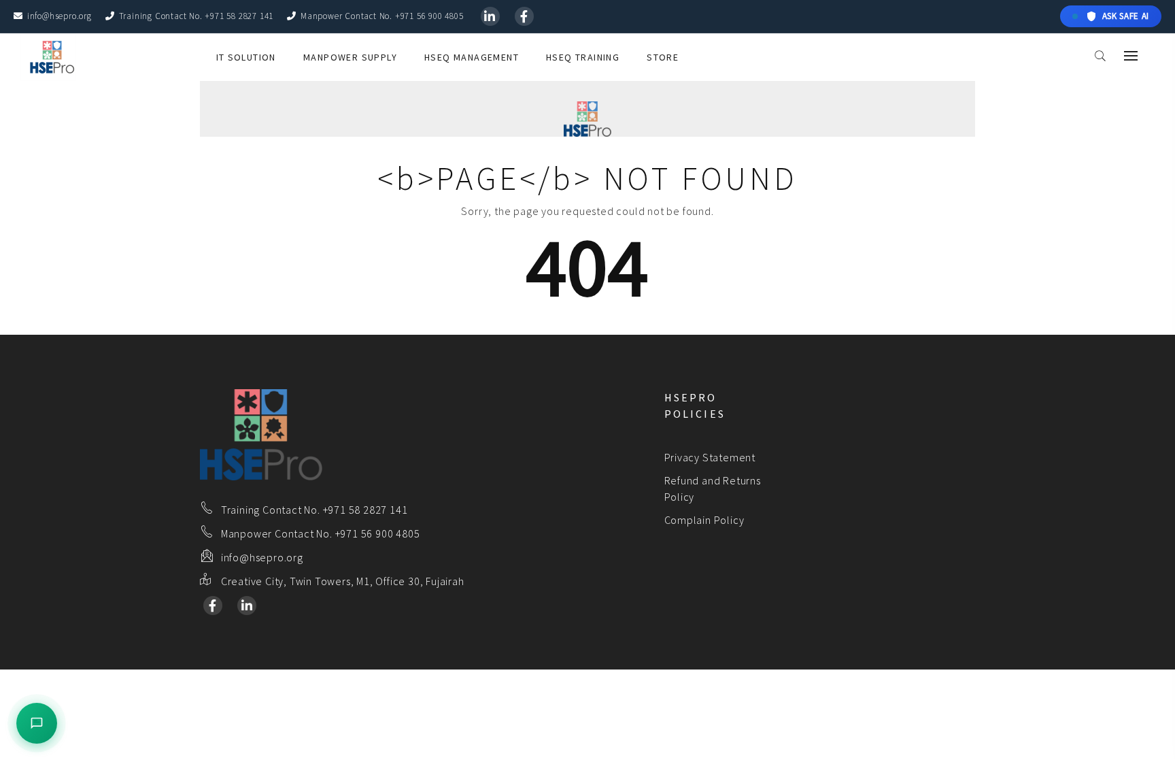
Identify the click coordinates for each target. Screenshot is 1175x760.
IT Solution (246, 57)
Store (663, 57)
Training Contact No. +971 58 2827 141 (196, 16)
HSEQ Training (582, 57)
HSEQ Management (471, 57)
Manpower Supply (350, 57)
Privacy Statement (710, 457)
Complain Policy (704, 520)
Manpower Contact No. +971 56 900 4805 (382, 16)
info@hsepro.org (59, 16)
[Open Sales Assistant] (36, 723)
